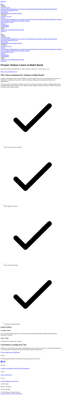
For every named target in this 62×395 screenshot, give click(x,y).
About (2, 28)
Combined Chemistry (10, 21)
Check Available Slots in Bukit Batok (10, 352)
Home (2, 4)
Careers (22, 29)
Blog (7, 26)
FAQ (19, 29)
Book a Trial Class (5, 71)
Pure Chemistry (8, 10)
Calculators (3, 26)
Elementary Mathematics (36, 9)
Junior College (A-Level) (7, 22)
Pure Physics (18, 21)
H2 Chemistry (18, 13)
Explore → (3, 18)
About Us (3, 29)
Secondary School (5, 7)
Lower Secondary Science (23, 9)
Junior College (4, 12)
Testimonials (14, 29)
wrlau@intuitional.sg (6, 381)
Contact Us (3, 31)
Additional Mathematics (49, 9)
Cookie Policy (18, 393)
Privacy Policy (11, 393)
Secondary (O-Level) (6, 16)
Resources (3, 15)
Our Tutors (8, 29)
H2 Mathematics (5, 13)
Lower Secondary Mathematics (9, 9)
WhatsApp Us (13, 71)
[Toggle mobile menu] (1, 3)
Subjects (3, 6)
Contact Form (14, 381)
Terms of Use (4, 393)
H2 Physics (12, 13)
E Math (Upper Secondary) (37, 19)
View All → (15, 10)
